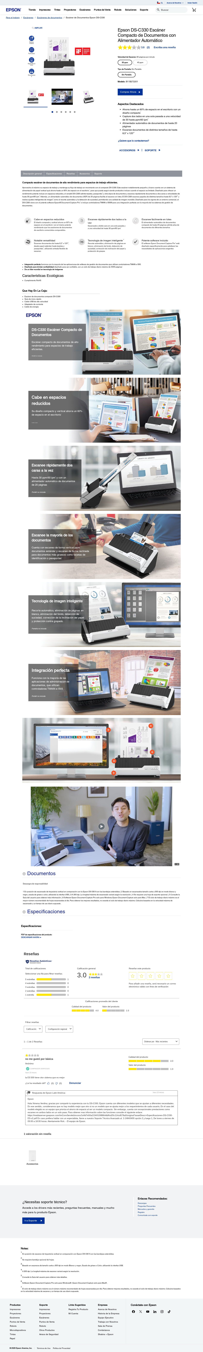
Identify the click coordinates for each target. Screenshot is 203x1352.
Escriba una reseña (165, 47)
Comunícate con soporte (148, 1215)
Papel (12, 1338)
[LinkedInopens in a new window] (155, 1311)
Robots (13, 1326)
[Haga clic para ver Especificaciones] (31, 61)
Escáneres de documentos (49, 17)
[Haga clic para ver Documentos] (31, 73)
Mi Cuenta (73, 1313)
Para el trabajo (13, 17)
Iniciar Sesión (192, 3)
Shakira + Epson (105, 1334)
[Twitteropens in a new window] (140, 1311)
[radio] (125, 62)
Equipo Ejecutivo (106, 1317)
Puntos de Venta (17, 1322)
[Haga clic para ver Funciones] (31, 50)
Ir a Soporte (31, 1220)
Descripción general (32, 173)
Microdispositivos (18, 1330)
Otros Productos (47, 1330)
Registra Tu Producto (78, 1309)
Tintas (13, 1334)
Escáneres (28, 17)
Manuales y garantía (146, 1209)
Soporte (150, 150)
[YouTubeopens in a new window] (147, 1311)
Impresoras (15, 1309)
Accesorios (127, 150)
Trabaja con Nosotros (108, 1322)
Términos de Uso (44, 1348)
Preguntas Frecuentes (146, 1206)
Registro (141, 1212)
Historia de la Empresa (108, 1313)
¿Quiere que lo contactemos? (133, 140)
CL (162, 3)
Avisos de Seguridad (48, 1334)
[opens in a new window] (169, 1311)
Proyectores (15, 1313)
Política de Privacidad (61, 1348)
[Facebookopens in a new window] (133, 1311)
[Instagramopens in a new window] (162, 1311)
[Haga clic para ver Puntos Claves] (31, 40)
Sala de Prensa (105, 1326)
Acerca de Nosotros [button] (174, 3)
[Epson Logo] (13, 10)
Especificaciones (54, 173)
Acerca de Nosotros (107, 1309)
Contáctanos (104, 1330)
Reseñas (71, 173)
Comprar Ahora (128, 91)
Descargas (142, 1203)
